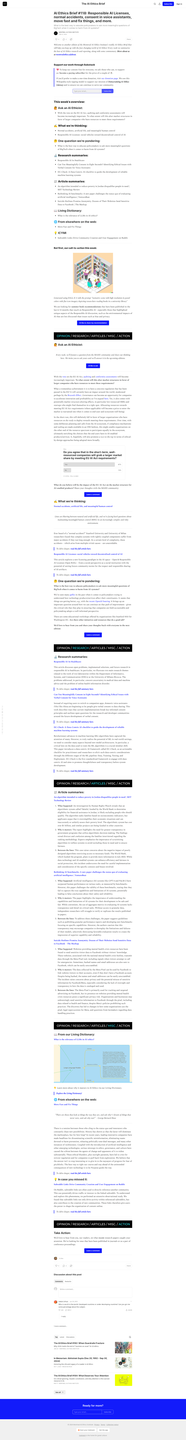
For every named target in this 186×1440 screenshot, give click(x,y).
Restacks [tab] (68, 1281)
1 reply (63, 1316)
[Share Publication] (159, 4)
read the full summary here (82, 689)
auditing (87, 376)
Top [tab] (56, 1337)
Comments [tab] (59, 1281)
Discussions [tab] (70, 1337)
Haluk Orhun (63, 1301)
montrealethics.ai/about (66, 54)
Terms (103, 1425)
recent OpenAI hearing (99, 601)
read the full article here (81, 548)
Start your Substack (87, 1430)
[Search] (155, 4)
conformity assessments (106, 376)
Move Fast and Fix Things (66, 1104)
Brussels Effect (74, 395)
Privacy (96, 1425)
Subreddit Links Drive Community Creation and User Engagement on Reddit (89, 1184)
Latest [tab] (62, 1337)
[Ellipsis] (131, 1301)
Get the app (103, 1430)
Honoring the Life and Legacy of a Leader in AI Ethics (73, 1364)
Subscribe (168, 4)
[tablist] (63, 1281)
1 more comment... (60, 1326)
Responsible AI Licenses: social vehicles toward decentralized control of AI (88, 554)
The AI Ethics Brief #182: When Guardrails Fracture (79, 1343)
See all (58, 1392)
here (106, 398)
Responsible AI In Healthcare (67, 661)
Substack (82, 1435)
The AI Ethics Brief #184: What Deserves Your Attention (81, 1375)
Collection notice (112, 1425)
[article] (93, 1347)
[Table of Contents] (2, 720)
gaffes (72, 594)
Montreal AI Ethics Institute (69, 32)
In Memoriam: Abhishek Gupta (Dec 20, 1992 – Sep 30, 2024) (80, 1359)
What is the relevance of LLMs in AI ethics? (74, 1039)
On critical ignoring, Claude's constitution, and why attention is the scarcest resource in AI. (81, 1380)
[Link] (51, 64)
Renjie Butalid (67, 1366)
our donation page (109, 78)
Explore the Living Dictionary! (69, 1093)
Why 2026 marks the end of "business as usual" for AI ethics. (76, 1346)
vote (64, 376)
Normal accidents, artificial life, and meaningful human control (83, 506)
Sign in (179, 4)
